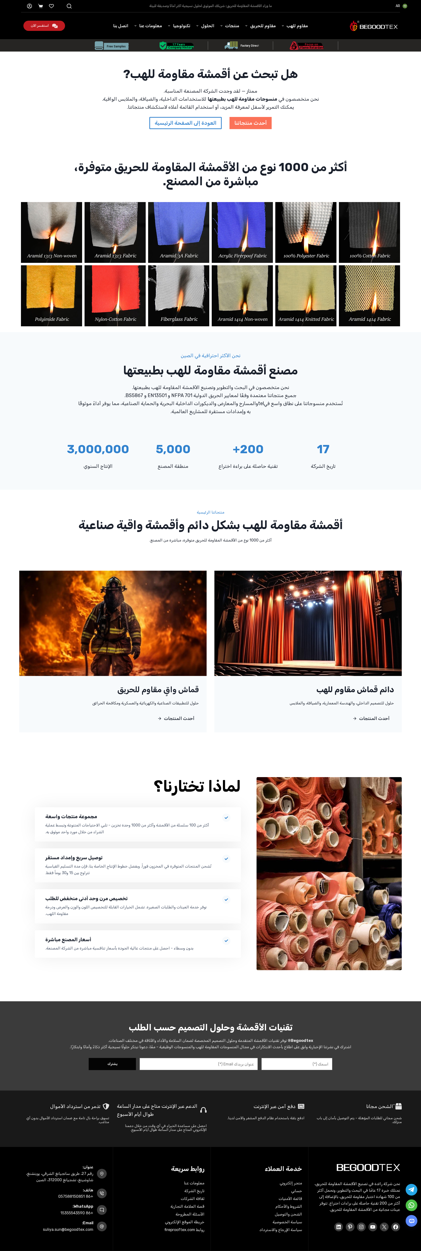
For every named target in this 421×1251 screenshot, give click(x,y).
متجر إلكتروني (291, 1183)
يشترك (112, 1064)
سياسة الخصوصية (287, 1222)
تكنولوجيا (181, 25)
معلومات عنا (150, 25)
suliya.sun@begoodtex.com (68, 1229)
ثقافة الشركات (192, 1198)
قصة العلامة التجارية (187, 1206)
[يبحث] (69, 6)
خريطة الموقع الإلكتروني (184, 1222)
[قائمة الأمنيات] (51, 6)
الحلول (207, 25)
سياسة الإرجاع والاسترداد (280, 1229)
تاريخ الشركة (194, 1191)
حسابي (296, 1191)
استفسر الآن (40, 26)
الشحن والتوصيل (288, 1214)
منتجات (232, 25)
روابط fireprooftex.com (184, 1229)
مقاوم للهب (297, 25)
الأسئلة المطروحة (190, 1214)
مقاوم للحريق (263, 25)
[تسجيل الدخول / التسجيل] (29, 6)
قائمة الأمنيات (290, 1198)
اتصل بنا (120, 25)
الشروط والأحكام (289, 1206)
